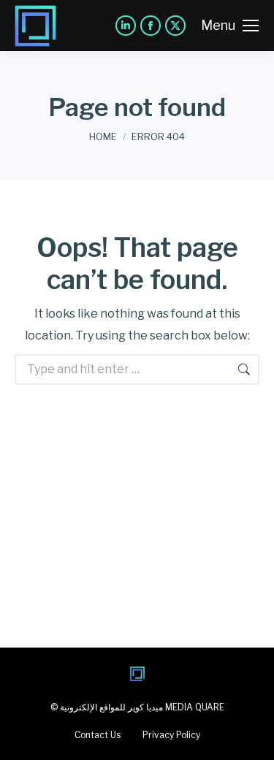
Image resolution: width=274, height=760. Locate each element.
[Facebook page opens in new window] (150, 25)
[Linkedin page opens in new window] (125, 25)
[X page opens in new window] (175, 25)
